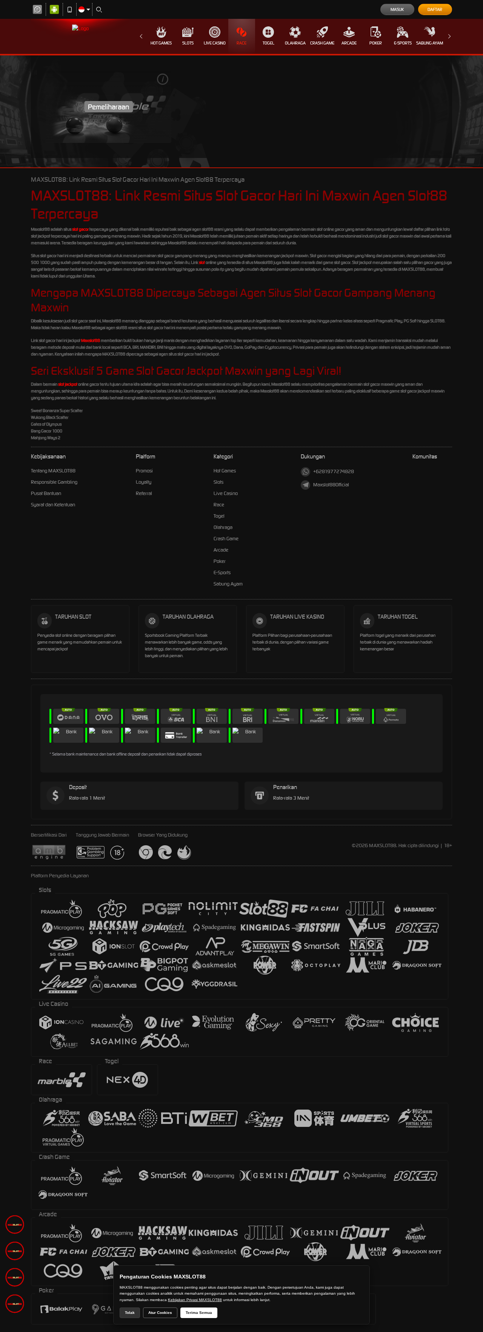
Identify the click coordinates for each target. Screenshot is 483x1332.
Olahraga (295, 43)
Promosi (144, 471)
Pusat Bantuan (46, 493)
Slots (188, 43)
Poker (375, 43)
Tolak (130, 1313)
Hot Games (161, 43)
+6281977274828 (333, 471)
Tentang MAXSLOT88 (53, 471)
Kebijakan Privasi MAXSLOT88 (195, 1300)
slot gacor (80, 229)
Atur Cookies (160, 1313)
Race (241, 43)
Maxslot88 (90, 340)
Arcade (349, 43)
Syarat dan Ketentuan (53, 504)
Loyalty (143, 482)
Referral (144, 493)
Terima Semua (199, 1313)
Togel (268, 43)
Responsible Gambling (54, 482)
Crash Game (322, 43)
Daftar (435, 9)
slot (202, 262)
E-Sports (403, 43)
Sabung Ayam (429, 43)
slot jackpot (67, 384)
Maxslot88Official (331, 484)
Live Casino (215, 43)
